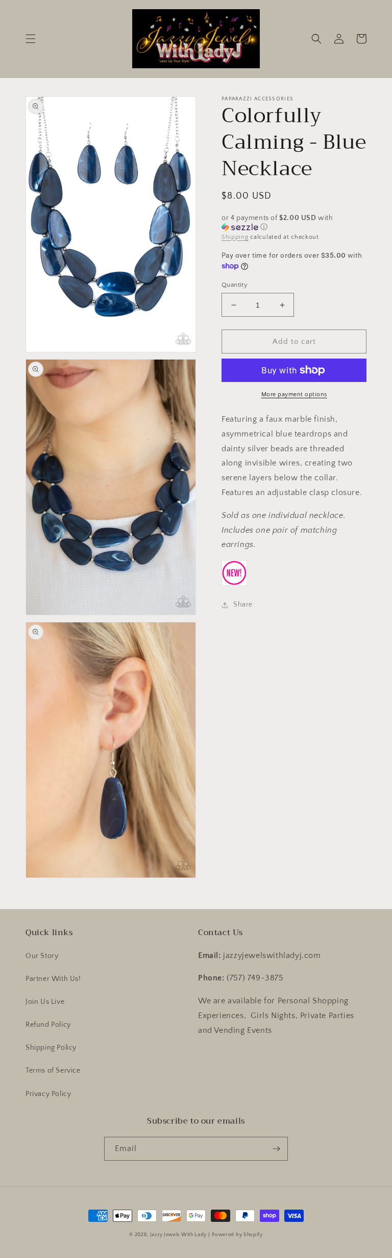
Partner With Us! (53, 979)
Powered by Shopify (237, 1235)
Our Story (42, 956)
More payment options (294, 394)
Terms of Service (53, 1070)
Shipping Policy (51, 1048)
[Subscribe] (276, 1149)
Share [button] (243, 604)
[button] (30, 39)
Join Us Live (45, 1002)
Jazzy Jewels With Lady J (180, 1235)
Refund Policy (48, 1025)
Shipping (235, 237)
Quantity (235, 284)
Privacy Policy (48, 1094)
